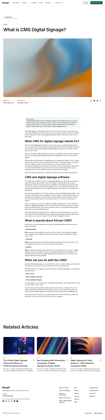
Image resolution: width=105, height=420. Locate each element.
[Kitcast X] (12, 401)
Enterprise (34, 2)
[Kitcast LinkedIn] (14, 401)
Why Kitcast (16, 2)
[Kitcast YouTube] (17, 401)
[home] (6, 3)
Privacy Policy (88, 413)
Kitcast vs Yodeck (64, 387)
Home (4, 18)
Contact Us (93, 393)
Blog (9, 18)
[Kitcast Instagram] (6, 401)
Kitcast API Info (94, 390)
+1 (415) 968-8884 (7, 396)
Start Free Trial (96, 3)
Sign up (27, 296)
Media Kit (92, 396)
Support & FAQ (93, 387)
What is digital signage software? (65, 401)
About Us (76, 396)
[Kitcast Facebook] (3, 401)
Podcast (76, 393)
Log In (86, 3)
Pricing (41, 2)
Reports (76, 390)
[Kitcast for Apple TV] (6, 387)
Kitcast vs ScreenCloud (62, 394)
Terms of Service (98, 413)
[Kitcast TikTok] (9, 401)
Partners (76, 399)
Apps (75, 402)
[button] (25, 2)
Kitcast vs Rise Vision (65, 397)
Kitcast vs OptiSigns (64, 390)
